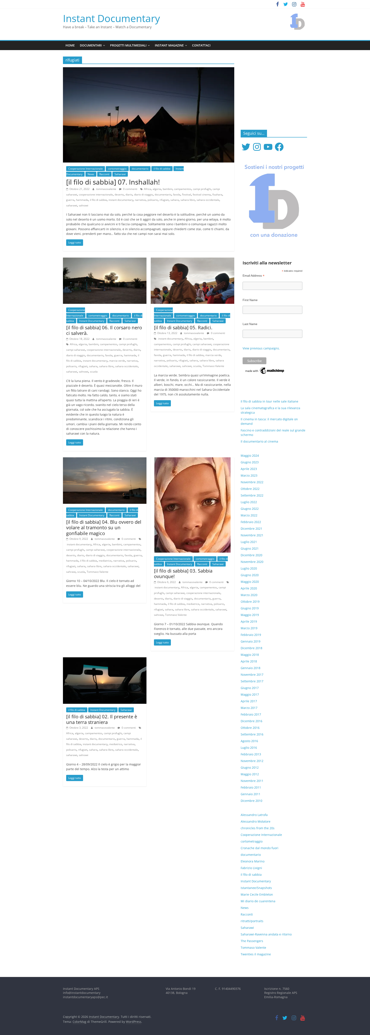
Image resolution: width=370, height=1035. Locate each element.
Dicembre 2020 (251, 555)
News (91, 174)
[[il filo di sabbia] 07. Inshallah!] (148, 69)
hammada (82, 200)
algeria (157, 189)
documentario (140, 168)
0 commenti (129, 189)
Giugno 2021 (250, 548)
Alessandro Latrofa (254, 815)
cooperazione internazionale (96, 194)
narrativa (140, 200)
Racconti (104, 174)
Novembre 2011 (252, 781)
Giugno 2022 (250, 509)
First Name (250, 300)
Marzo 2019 (249, 628)
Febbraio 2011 (251, 787)
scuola (94, 371)
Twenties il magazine (256, 954)
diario (128, 194)
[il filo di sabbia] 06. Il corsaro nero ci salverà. (104, 330)
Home (70, 45)
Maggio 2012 (250, 774)
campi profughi (202, 189)
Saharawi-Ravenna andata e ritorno (266, 934)
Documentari (91, 45)
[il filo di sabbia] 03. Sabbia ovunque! (183, 573)
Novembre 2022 (252, 482)
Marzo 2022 (249, 515)
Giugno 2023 (250, 462)
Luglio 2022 (249, 502)
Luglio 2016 (249, 748)
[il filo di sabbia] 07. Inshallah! (113, 181)
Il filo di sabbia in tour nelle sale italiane (269, 401)
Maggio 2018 (250, 655)
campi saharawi (75, 350)
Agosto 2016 (249, 741)
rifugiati (164, 200)
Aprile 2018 (249, 661)
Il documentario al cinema (259, 441)
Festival (186, 194)
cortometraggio (117, 168)
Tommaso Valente (213, 366)
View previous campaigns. (261, 348)
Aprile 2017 (249, 701)
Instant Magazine (169, 45)
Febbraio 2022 (251, 522)
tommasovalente (106, 189)
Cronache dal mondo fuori (259, 848)
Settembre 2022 (252, 495)
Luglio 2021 (249, 542)
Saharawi (120, 174)
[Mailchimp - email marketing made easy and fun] (265, 369)
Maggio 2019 (250, 615)
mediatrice (105, 560)
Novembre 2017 (252, 675)
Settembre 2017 (252, 681)
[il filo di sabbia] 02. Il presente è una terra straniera (101, 719)
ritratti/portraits (252, 921)
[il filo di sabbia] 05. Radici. (183, 327)
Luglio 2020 (249, 568)
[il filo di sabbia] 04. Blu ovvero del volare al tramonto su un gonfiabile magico (103, 527)
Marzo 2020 (249, 595)
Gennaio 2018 (250, 668)
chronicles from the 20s (258, 828)
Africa (147, 189)
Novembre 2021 (252, 535)
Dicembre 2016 (251, 721)
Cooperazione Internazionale (85, 168)
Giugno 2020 (250, 575)
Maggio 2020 (250, 582)
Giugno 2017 (250, 688)
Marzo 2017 (249, 708)
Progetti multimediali (128, 45)
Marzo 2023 (249, 475)
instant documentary (121, 200)
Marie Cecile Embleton (257, 894)
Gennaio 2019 (250, 641)
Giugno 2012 (250, 767)
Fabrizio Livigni (251, 868)
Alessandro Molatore (255, 821)
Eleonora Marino (252, 861)
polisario (153, 200)
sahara (174, 200)
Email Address (253, 276)
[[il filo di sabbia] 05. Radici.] (192, 260)
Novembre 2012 (252, 761)
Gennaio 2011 (250, 794)
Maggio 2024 (250, 455)
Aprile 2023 (249, 469)
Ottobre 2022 (250, 489)
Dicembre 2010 (251, 801)
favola (176, 194)
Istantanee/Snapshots (256, 888)
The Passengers (252, 941)
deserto (119, 194)
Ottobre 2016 (250, 728)
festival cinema (202, 194)
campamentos (182, 189)
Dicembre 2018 (251, 648)
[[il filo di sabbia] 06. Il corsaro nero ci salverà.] (104, 260)
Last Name (250, 324)
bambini (167, 189)
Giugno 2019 (250, 608)
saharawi (71, 205)
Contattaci (201, 45)
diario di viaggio (143, 194)
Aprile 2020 (249, 588)
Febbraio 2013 (251, 754)
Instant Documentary (111, 18)
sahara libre (188, 200)
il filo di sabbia (162, 168)
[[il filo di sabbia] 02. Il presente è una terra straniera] (104, 660)
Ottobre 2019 (250, 602)
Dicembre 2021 (251, 528)
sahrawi (83, 205)
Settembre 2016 (252, 734)
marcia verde (117, 360)
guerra (70, 200)
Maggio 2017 (250, 694)
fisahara (217, 194)
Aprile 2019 (249, 621)
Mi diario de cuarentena (258, 901)
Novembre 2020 (252, 562)
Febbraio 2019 (251, 635)
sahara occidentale (208, 200)
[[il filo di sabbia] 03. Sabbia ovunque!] (192, 460)
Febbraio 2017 (251, 714)
